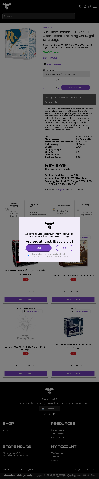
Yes (39, 247)
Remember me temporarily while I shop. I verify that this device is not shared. (51, 255)
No (64, 247)
